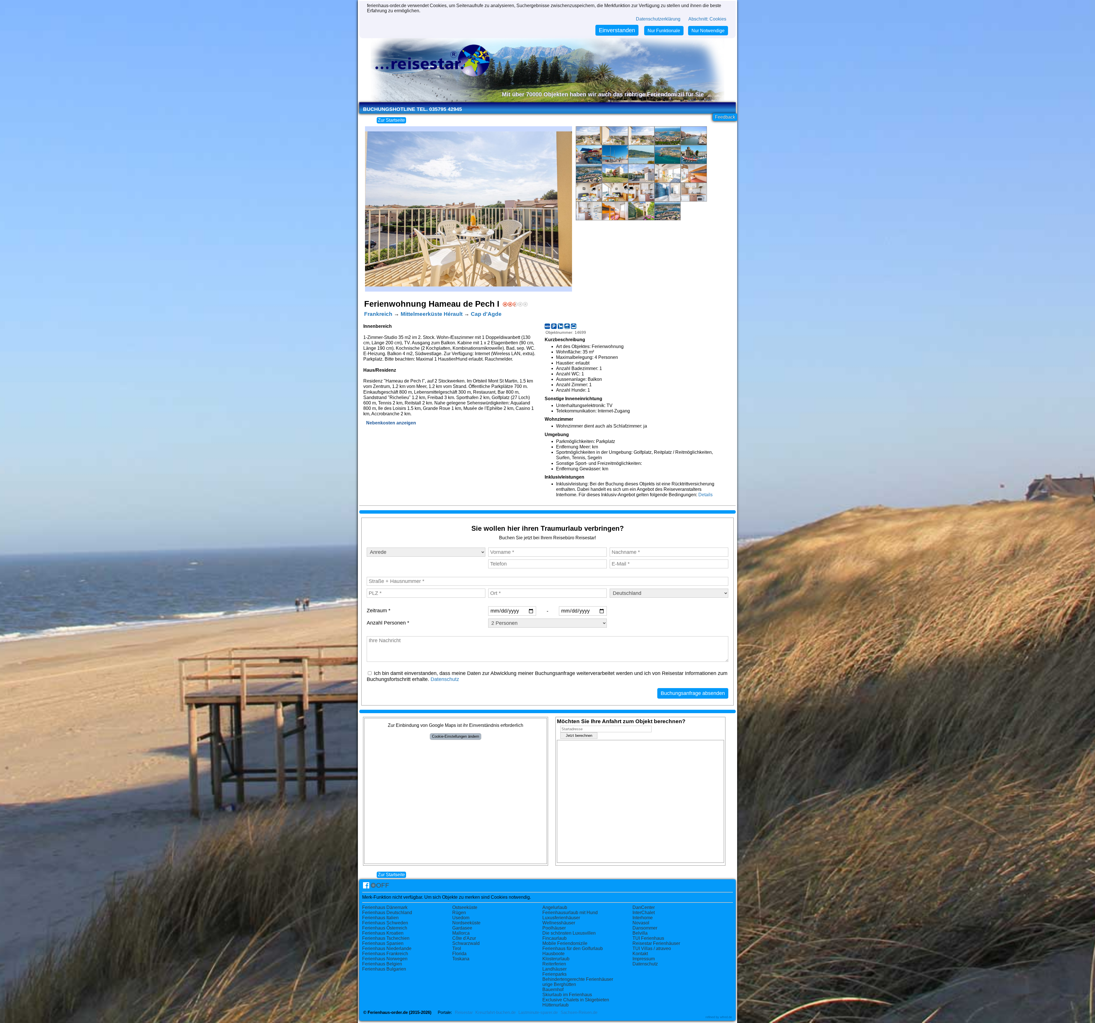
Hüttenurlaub (555, 1004)
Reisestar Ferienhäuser (656, 943)
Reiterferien (554, 963)
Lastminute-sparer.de (538, 1012)
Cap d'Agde (486, 314)
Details (705, 494)
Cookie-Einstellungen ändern (455, 736)
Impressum (643, 958)
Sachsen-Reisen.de (579, 1012)
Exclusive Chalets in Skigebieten (575, 999)
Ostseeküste (464, 907)
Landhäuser (554, 969)
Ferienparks (554, 974)
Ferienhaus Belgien (382, 963)
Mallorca (461, 933)
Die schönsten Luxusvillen (569, 933)
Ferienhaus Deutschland (387, 912)
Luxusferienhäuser (561, 917)
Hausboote (553, 953)
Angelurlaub (554, 907)
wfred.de (726, 1017)
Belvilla (640, 933)
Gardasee (462, 928)
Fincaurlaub (554, 938)
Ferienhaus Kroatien (382, 933)
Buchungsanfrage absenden (693, 693)
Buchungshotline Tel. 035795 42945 (412, 109)
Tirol (456, 948)
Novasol (640, 922)
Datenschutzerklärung (658, 19)
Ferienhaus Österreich (384, 928)
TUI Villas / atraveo (651, 948)
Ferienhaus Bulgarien (384, 969)
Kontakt (640, 953)
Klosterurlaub (555, 958)
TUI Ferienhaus (648, 938)
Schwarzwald (466, 943)
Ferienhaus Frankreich (385, 953)
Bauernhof (552, 989)
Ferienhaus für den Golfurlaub (572, 948)
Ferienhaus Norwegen (384, 958)
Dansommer (644, 928)
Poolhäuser (554, 928)
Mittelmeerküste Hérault (432, 314)
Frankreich (378, 314)
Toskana (460, 958)
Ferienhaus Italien (380, 917)
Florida (459, 953)
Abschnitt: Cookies (707, 19)
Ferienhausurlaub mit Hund (570, 912)
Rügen (459, 912)
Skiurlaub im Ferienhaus (567, 994)
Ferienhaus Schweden (385, 922)
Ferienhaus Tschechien (385, 938)
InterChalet (643, 912)
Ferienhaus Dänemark (384, 907)
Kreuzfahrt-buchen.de (495, 1012)
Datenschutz (445, 679)
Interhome (642, 917)
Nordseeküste (466, 922)
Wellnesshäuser (558, 922)
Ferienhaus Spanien (382, 943)
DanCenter (643, 907)
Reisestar (464, 1012)
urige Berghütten (559, 984)
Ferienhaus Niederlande (386, 948)
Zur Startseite (391, 120)
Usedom (460, 917)
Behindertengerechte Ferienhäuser (577, 979)
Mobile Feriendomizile (564, 943)
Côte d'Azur (464, 938)
